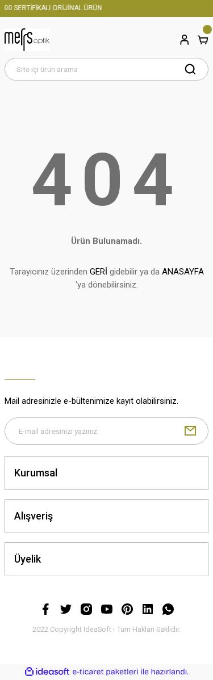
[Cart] (202, 40)
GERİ (98, 272)
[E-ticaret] (105, 672)
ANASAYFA (183, 272)
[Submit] (190, 431)
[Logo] (27, 39)
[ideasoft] (47, 672)
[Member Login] (184, 40)
